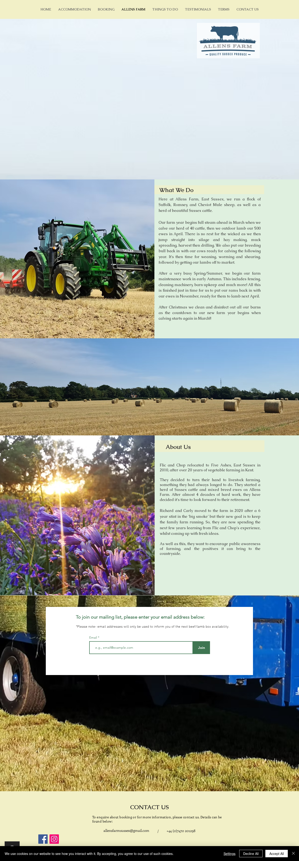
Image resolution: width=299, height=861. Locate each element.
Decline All (251, 853)
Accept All (276, 853)
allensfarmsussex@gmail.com (126, 830)
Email (93, 637)
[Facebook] (43, 839)
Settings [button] (229, 853)
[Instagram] (54, 839)
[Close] (293, 853)
